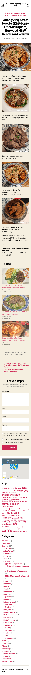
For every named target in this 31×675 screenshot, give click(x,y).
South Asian (7, 625)
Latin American (9, 602)
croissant (16, 499)
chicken (13, 493)
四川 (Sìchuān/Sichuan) (19, 13)
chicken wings (11, 495)
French (6, 586)
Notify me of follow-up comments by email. (16, 439)
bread (13, 491)
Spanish (6, 633)
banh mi (21, 488)
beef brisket (5, 491)
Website (4, 425)
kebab (11, 511)
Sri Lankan (9, 630)
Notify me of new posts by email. (13, 442)
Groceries (5, 651)
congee (6, 499)
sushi (7, 531)
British (5, 556)
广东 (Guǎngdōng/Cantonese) (16, 571)
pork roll (14, 520)
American (7, 548)
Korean (6, 599)
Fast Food (5, 643)
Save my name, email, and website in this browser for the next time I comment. (15, 434)
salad (22, 522)
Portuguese (7, 623)
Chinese (7, 13)
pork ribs (5, 520)
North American (9, 620)
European (7, 584)
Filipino (4, 646)
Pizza (6, 517)
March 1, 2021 (10, 38)
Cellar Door (6, 543)
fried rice (22, 507)
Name (4, 408)
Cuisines (5, 546)
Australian (5, 541)
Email (4, 417)
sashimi (7, 526)
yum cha (23, 531)
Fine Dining (6, 649)
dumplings (11, 503)
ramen (14, 522)
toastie (16, 531)
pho (15, 515)
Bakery (6, 554)
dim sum (17, 501)
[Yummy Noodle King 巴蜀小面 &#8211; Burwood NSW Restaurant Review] (15, 276)
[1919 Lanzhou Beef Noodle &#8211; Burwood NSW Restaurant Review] (15, 303)
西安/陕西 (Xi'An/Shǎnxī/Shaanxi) (17, 576)
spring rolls (16, 529)
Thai (5, 635)
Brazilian (8, 604)
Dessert (6, 581)
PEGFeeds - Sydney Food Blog (16, 4)
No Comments (23, 38)
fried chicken (10, 506)
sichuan (12, 354)
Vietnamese (7, 638)
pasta (6, 515)
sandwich (9, 524)
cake (5, 493)
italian (4, 511)
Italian (5, 594)
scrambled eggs (6, 529)
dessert (7, 501)
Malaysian (7, 610)
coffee (23, 497)
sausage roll (18, 527)
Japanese (7, 597)
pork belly (17, 518)
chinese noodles (9, 352)
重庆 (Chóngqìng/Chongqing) (15, 15)
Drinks (4, 641)
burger (22, 490)
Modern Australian (10, 615)
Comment (5, 392)
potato (6, 522)
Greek (5, 589)
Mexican (8, 607)
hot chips (7, 509)
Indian (7, 628)
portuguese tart (23, 520)
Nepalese (7, 617)
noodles (17, 352)
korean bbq (20, 511)
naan (4, 513)
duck (24, 501)
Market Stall (6, 659)
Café (5, 559)
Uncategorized (7, 661)
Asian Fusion (8, 551)
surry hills (24, 529)
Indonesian (7, 591)
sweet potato (19, 354)
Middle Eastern (9, 612)
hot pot (16, 509)
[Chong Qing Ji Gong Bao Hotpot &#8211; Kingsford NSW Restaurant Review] (15, 329)
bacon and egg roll (8, 488)
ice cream (25, 509)
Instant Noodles (9, 653)
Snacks (6, 656)
